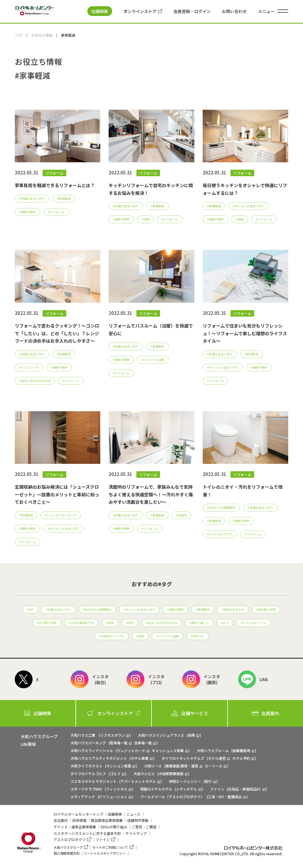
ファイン (103, 839)
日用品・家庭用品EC (244, 788)
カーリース (213, 765)
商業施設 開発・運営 (181, 765)
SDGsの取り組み (114, 826)
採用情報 (79, 820)
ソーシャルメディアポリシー (105, 853)
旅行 (208, 781)
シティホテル (186, 788)
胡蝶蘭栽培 (241, 750)
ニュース (133, 814)
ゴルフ (115, 773)
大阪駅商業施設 (171, 773)
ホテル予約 (241, 758)
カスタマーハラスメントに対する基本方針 (87, 833)
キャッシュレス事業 (168, 750)
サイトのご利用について (110, 847)
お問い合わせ (234, 11)
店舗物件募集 (138, 820)
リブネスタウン (112, 735)
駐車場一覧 (119, 742)
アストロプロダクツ (70, 839)
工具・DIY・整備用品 (225, 796)
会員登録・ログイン (192, 11)
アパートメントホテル (138, 781)
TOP (18, 35)
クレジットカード (131, 750)
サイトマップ (136, 833)
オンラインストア (140, 11)
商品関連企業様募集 (107, 820)
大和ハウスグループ (68, 847)
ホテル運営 (217, 758)
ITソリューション (113, 796)
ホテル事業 (140, 758)
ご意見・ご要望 (144, 826)
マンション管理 (118, 765)
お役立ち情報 (41, 35)
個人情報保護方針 (67, 853)
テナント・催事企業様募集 (75, 826)
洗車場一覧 (143, 742)
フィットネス (116, 788)
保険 (191, 735)
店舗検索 (99, 11)
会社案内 (61, 820)
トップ (78, 814)
